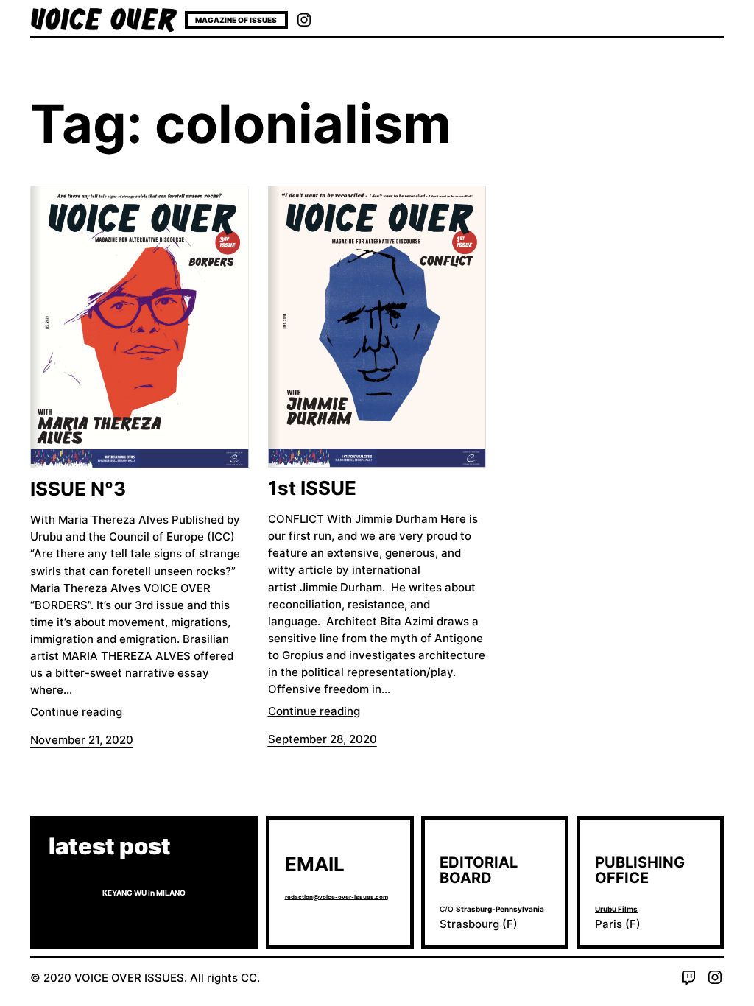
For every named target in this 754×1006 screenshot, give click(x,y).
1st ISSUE (312, 488)
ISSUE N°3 (78, 489)
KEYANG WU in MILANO (144, 892)
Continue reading (76, 712)
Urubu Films (616, 908)
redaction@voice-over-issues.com (336, 897)
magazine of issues (236, 19)
